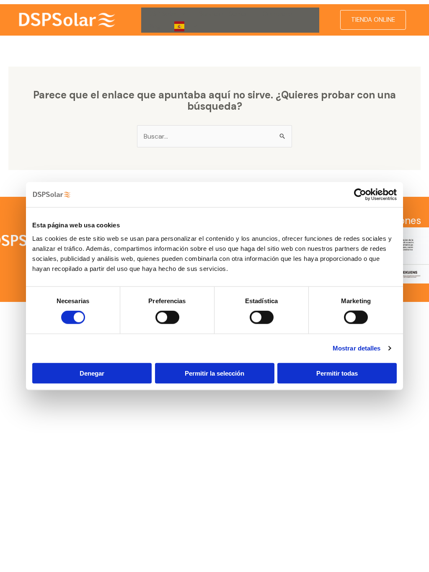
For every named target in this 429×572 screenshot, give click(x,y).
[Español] (186, 26)
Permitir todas (337, 372)
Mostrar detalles (357, 348)
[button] (181, 14)
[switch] (167, 317)
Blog (154, 26)
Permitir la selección (214, 372)
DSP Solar (162, 13)
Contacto (277, 13)
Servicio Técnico (224, 13)
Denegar (92, 372)
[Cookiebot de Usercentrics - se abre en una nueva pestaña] (360, 194)
